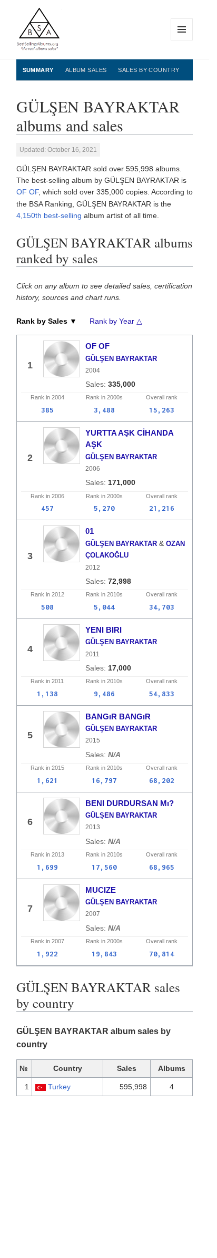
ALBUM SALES (86, 70)
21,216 (161, 508)
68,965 (161, 867)
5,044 (104, 607)
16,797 (104, 780)
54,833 (161, 693)
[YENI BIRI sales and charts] (61, 642)
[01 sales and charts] (61, 543)
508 (47, 607)
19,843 (104, 954)
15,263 (161, 410)
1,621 (47, 780)
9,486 (104, 693)
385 (47, 410)
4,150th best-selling (49, 215)
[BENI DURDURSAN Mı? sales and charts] (61, 816)
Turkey (59, 1086)
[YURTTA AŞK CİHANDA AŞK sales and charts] (61, 445)
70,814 (161, 954)
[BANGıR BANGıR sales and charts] (61, 729)
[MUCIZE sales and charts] (61, 902)
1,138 (47, 693)
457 (47, 508)
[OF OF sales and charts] (61, 359)
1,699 (47, 867)
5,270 (104, 508)
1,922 (47, 954)
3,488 (104, 410)
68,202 (161, 780)
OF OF (27, 192)
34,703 (161, 607)
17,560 (104, 867)
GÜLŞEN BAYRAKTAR (121, 359)
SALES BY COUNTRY (148, 70)
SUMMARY (38, 70)
